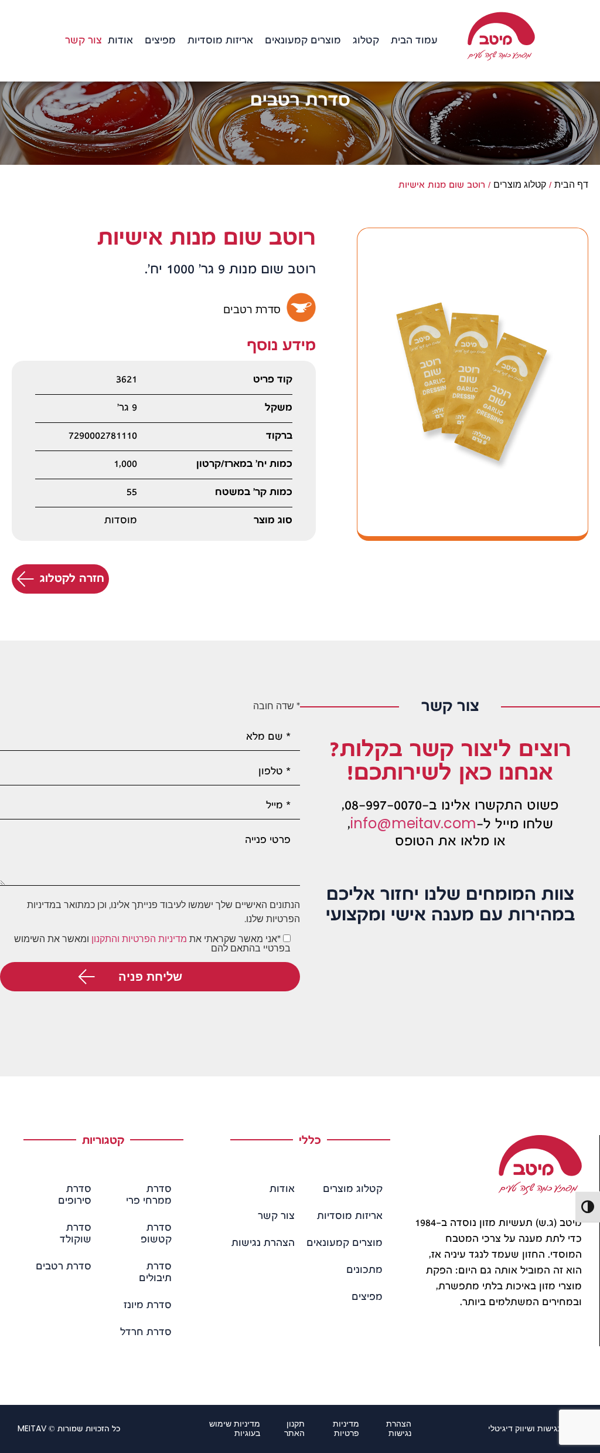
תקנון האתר (294, 1428)
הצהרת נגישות (263, 1243)
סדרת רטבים (63, 1267)
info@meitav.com (413, 823)
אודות (120, 41)
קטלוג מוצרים (519, 184)
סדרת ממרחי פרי (149, 1195)
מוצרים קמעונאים (303, 41)
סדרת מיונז (148, 1305)
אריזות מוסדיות (220, 41)
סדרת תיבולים (155, 1273)
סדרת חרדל (146, 1332)
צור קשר (83, 41)
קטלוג (366, 41)
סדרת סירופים (74, 1195)
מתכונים (364, 1270)
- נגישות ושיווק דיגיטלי (535, 1428)
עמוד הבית (414, 41)
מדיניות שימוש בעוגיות (234, 1428)
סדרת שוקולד (75, 1234)
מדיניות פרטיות (346, 1428)
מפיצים (160, 41)
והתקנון (105, 938)
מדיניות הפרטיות (154, 938)
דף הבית (571, 184)
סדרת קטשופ (156, 1234)
